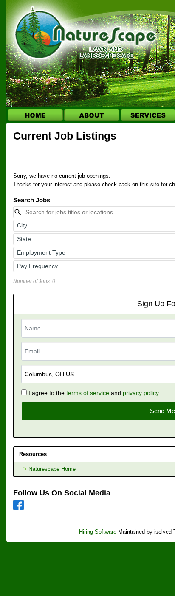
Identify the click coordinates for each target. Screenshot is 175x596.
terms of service (87, 392)
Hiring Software (97, 532)
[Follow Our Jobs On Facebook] (18, 504)
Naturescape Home (52, 469)
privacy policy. (141, 392)
